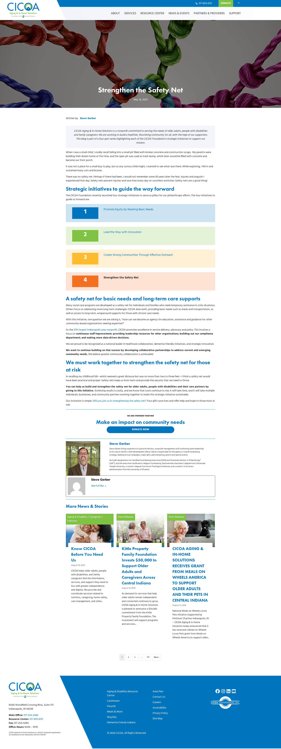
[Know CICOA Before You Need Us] (90, 563)
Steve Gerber (88, 118)
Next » (156, 657)
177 (148, 657)
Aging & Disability (77, 517)
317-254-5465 (31, 715)
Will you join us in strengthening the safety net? (119, 401)
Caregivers (95, 517)
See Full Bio (97, 486)
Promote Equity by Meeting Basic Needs (128, 209)
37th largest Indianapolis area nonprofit (95, 330)
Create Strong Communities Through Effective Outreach (138, 255)
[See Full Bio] (105, 486)
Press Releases (126, 517)
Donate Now (140, 429)
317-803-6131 (36, 719)
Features (72, 521)
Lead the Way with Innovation (123, 232)
